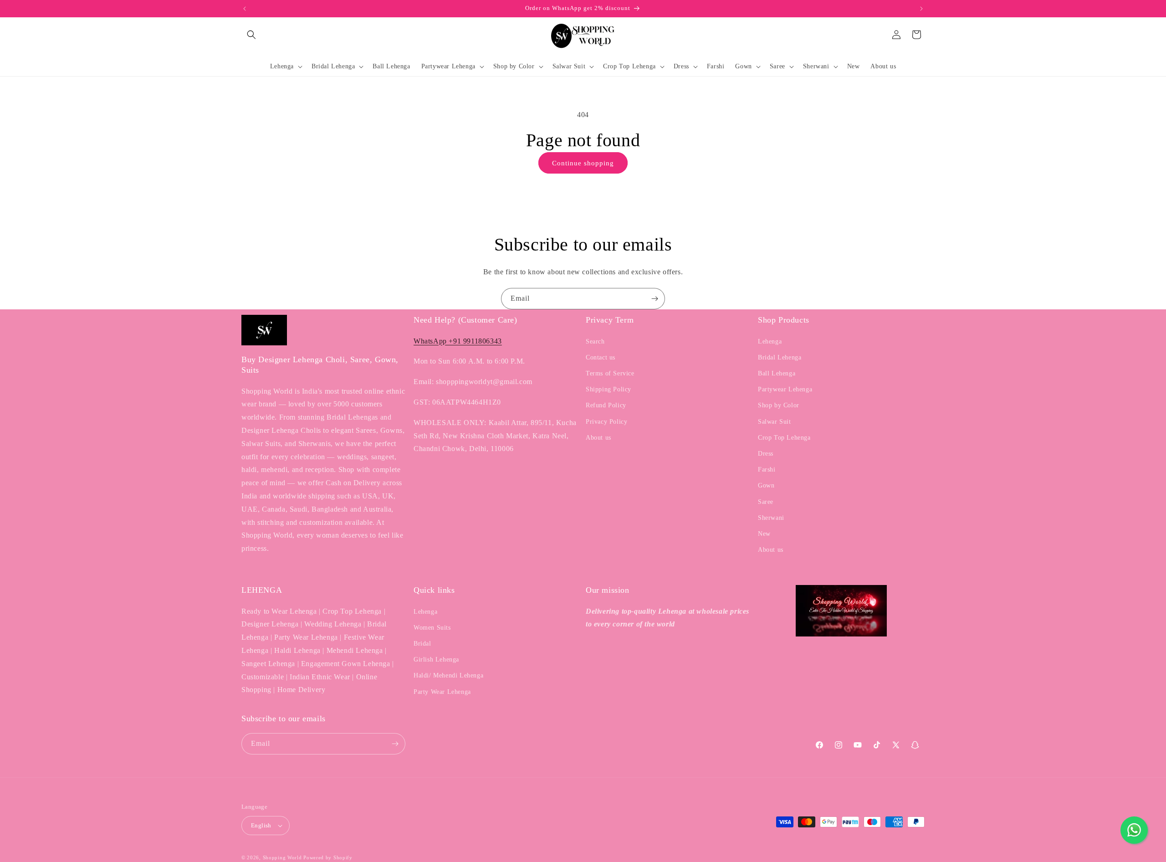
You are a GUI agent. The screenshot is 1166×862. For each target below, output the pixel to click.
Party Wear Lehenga (442, 691)
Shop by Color (778, 405)
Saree (765, 501)
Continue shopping (583, 163)
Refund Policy (606, 405)
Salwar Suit (774, 421)
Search (595, 341)
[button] (251, 35)
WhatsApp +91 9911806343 (458, 341)
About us (598, 437)
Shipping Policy (608, 389)
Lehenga (770, 341)
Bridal (422, 643)
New (764, 533)
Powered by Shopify (328, 857)
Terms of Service (610, 373)
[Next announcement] (921, 8)
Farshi (767, 469)
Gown (766, 485)
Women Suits (432, 627)
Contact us (600, 357)
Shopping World (282, 857)
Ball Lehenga (776, 373)
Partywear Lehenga (785, 389)
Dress (765, 453)
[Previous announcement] (245, 8)
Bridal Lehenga (779, 357)
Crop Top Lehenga (784, 437)
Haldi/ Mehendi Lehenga (448, 675)
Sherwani (771, 517)
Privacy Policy (606, 421)
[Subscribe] (654, 298)
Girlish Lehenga (436, 659)
